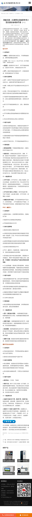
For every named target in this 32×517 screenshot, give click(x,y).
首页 (7, 13)
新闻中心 (12, 13)
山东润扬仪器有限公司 (18, 501)
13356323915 (9, 515)
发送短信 (25, 515)
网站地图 (16, 504)
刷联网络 (25, 504)
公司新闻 (17, 13)
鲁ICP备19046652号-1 (15, 503)
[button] (30, 2)
